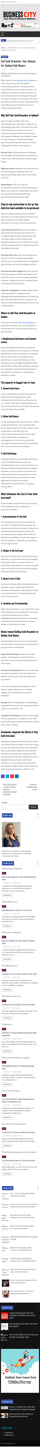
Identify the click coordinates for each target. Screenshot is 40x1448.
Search (4, 802)
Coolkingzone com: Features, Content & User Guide (19, 974)
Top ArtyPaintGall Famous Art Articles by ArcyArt (18, 1160)
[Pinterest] (12, 776)
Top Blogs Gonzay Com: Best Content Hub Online (18, 1004)
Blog (4, 873)
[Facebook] (3, 776)
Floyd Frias (6, 883)
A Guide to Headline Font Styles (32, 787)
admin (4, 69)
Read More (7, 895)
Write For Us (9, 1435)
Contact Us (9, 1433)
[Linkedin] (17, 776)
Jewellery (4, 57)
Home (3, 48)
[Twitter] (7, 776)
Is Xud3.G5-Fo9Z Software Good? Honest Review (18, 1132)
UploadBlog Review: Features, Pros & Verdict (17, 910)
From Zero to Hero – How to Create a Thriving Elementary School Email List (10, 789)
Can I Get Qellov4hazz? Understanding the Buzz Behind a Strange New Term (18, 1100)
